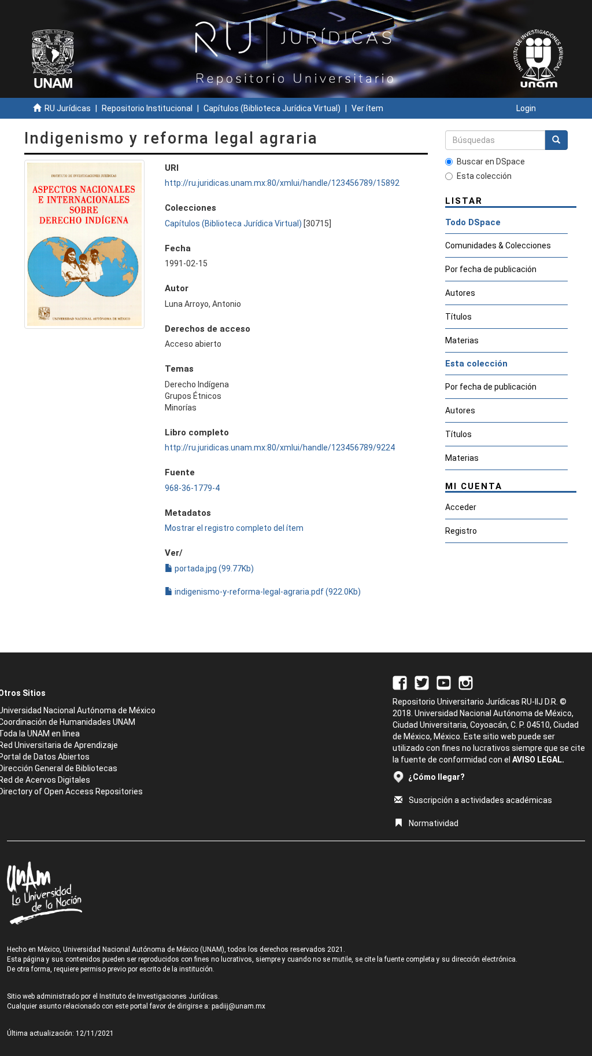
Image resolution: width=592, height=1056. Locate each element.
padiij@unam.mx (238, 1006)
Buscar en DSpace (491, 161)
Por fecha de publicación (490, 269)
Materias (462, 340)
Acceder (460, 507)
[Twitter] (422, 682)
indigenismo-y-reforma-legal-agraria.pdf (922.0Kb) (267, 591)
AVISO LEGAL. (538, 759)
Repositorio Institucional (147, 108)
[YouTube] (443, 682)
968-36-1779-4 (192, 488)
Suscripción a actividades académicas (480, 800)
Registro (461, 531)
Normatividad (433, 823)
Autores (460, 293)
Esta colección (484, 176)
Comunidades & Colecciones (498, 245)
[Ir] (556, 140)
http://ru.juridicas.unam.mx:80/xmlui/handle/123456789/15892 (282, 183)
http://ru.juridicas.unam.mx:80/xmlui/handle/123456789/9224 (280, 447)
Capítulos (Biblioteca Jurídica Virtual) (272, 108)
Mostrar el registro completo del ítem (234, 528)
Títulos (458, 316)
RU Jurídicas (68, 108)
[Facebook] (400, 682)
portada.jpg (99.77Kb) (213, 568)
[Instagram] (465, 682)
